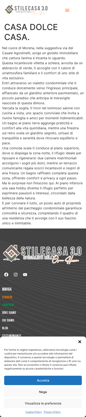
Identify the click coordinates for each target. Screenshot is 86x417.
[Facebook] (6, 274)
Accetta (43, 380)
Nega (43, 392)
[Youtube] (25, 274)
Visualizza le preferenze (43, 403)
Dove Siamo (9, 313)
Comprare (8, 305)
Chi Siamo (8, 320)
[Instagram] (15, 274)
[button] (80, 342)
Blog (5, 328)
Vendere (7, 297)
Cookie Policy (33, 411)
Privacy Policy (52, 411)
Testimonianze (11, 336)
